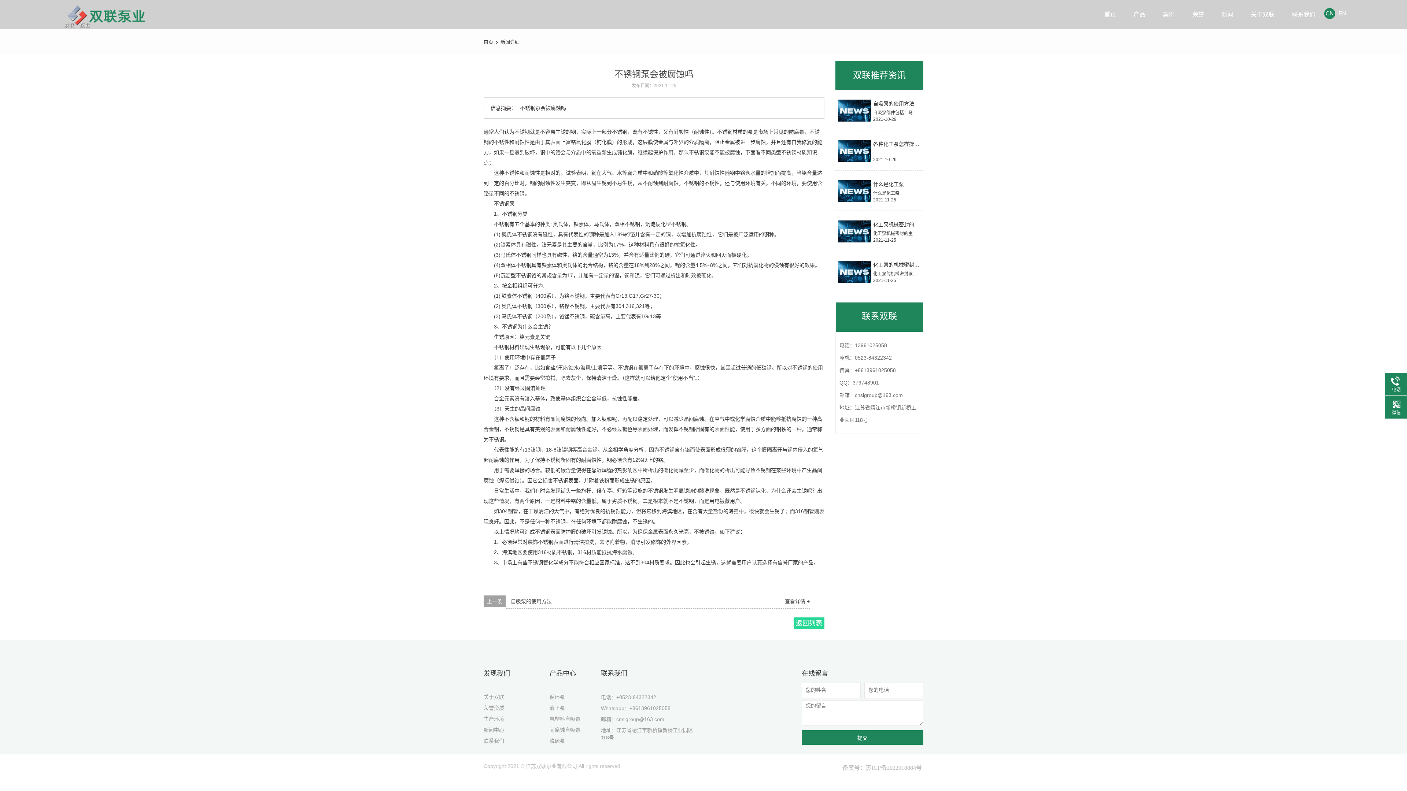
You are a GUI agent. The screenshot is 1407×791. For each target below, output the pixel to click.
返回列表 (809, 623)
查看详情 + (797, 601)
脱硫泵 (557, 741)
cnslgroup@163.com (640, 719)
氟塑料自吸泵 (565, 719)
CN (1330, 13)
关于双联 (1262, 14)
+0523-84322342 (636, 697)
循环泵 (557, 697)
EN (1342, 13)
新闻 (1227, 14)
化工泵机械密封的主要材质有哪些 (911, 224)
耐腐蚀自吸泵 (565, 730)
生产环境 (494, 719)
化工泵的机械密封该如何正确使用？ (914, 265)
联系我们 (1303, 14)
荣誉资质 (494, 708)
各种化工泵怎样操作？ (898, 144)
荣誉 (1198, 14)
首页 (1110, 14)
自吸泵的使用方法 (531, 601)
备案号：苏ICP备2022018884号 (882, 768)
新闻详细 (510, 42)
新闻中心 (494, 730)
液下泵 (557, 708)
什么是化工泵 (888, 184)
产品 (1139, 14)
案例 (1169, 14)
